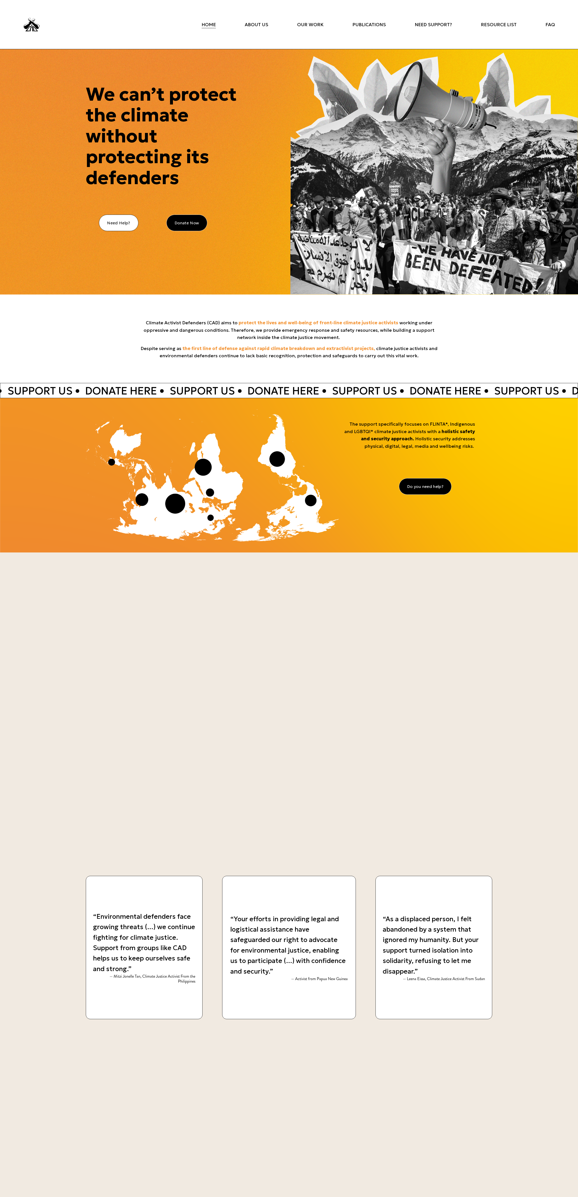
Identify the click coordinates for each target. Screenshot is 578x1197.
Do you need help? (425, 486)
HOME (209, 25)
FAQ (550, 25)
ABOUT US (256, 25)
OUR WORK (310, 25)
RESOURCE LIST (499, 25)
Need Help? (118, 222)
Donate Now (187, 222)
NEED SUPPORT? (433, 25)
